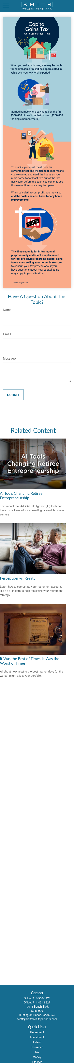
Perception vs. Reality (18, 578)
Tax (37, 1052)
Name (7, 309)
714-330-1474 (41, 998)
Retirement (37, 1032)
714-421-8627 (41, 1002)
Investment (37, 1037)
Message (9, 358)
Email (7, 334)
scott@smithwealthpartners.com (37, 1019)
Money (37, 1057)
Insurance (37, 1047)
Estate (37, 1042)
